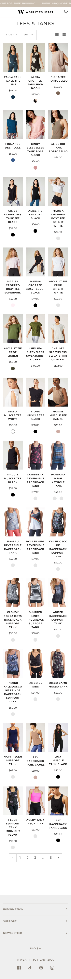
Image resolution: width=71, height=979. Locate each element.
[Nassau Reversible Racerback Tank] (13, 521)
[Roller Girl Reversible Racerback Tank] (35, 521)
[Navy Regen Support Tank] (13, 737)
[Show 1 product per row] (57, 35)
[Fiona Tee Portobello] (58, 57)
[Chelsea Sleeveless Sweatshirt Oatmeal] (58, 328)
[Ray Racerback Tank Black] (58, 800)
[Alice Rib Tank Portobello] (58, 124)
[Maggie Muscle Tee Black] (13, 455)
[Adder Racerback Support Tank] (58, 592)
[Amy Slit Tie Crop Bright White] (58, 261)
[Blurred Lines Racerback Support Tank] (35, 592)
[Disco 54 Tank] (35, 663)
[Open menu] (9, 12)
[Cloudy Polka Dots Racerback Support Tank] (13, 592)
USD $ (34, 948)
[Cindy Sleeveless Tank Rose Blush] (35, 124)
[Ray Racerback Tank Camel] (35, 737)
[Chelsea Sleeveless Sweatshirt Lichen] (35, 328)
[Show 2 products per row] (64, 35)
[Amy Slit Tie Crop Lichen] (13, 328)
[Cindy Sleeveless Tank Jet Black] (13, 191)
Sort (27, 34)
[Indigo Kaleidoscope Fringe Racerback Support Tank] (13, 663)
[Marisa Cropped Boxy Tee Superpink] (13, 261)
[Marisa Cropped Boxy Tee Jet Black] (35, 261)
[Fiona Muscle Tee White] (13, 392)
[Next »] (58, 857)
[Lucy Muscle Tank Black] (58, 737)
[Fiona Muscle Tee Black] (35, 392)
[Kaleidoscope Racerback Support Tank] (58, 521)
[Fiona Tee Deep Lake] (13, 124)
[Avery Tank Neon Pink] (35, 800)
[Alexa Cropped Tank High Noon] (35, 57)
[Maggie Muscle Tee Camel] (58, 392)
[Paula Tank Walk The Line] (13, 57)
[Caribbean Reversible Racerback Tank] (35, 455)
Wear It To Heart (33, 959)
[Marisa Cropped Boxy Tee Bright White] (58, 191)
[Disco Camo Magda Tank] (58, 663)
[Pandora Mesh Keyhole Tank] (58, 455)
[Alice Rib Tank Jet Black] (35, 191)
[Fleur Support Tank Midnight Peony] (13, 800)
